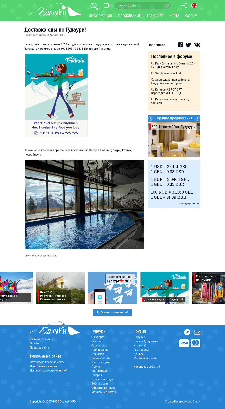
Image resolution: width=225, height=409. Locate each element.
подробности (33, 154)
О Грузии (139, 337)
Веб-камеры (99, 383)
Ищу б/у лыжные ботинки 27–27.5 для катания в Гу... (173, 65)
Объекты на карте (103, 387)
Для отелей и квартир (44, 366)
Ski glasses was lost (167, 73)
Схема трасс (99, 345)
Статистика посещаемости (47, 362)
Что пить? (140, 345)
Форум (191, 15)
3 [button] (181, 155)
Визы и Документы (146, 341)
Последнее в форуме (171, 56)
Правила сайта (39, 347)
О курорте (97, 337)
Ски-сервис (99, 371)
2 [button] (178, 155)
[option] (174, 139)
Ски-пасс (97, 341)
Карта (174, 15)
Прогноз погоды (102, 379)
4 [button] (183, 155)
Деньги (138, 354)
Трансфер (97, 354)
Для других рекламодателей (48, 370)
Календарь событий (147, 366)
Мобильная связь (145, 358)
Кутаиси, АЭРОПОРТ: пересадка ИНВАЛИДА (166, 91)
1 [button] (175, 155)
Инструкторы (100, 362)
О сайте (35, 343)
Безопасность (100, 358)
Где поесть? (141, 349)
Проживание (99, 349)
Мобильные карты (103, 392)
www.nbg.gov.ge (185, 203)
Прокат (96, 366)
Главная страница (41, 339)
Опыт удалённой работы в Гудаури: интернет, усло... (170, 81)
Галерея (96, 375)
